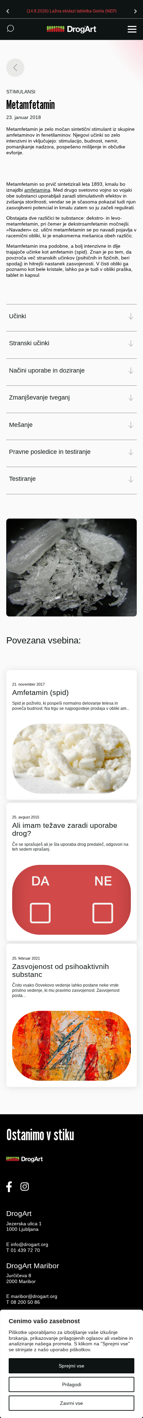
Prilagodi (71, 1384)
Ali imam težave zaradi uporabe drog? (64, 829)
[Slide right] (135, 11)
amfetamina (37, 190)
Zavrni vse (71, 1403)
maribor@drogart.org (34, 1296)
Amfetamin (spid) (40, 692)
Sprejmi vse (71, 1366)
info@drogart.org (29, 1244)
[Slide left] (7, 11)
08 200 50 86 (25, 1302)
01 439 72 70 (25, 1250)
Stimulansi (20, 91)
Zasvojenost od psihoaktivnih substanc (60, 970)
